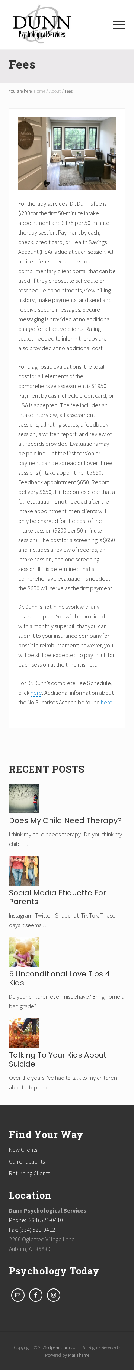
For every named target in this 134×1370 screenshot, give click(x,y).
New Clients (23, 1149)
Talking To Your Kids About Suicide (57, 1059)
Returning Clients (29, 1173)
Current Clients (27, 1161)
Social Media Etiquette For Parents (57, 897)
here (36, 692)
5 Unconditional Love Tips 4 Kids (59, 978)
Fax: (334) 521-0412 (32, 1229)
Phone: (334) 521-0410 (36, 1220)
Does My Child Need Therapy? (65, 820)
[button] (119, 25)
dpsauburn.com (63, 1347)
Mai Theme (78, 1355)
